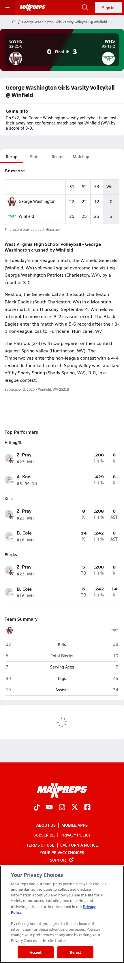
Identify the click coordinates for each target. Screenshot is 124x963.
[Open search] (85, 7)
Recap (11, 156)
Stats (35, 156)
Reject (75, 952)
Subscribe (44, 835)
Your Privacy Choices (62, 852)
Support (59, 860)
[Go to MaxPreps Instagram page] (62, 808)
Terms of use (40, 845)
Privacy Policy (76, 835)
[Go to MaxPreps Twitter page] (74, 808)
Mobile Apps (74, 825)
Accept (36, 952)
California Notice (79, 845)
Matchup (81, 156)
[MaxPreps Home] (33, 7)
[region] (62, 914)
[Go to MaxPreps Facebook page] (87, 808)
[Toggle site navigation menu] (7, 7)
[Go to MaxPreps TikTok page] (36, 808)
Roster (58, 156)
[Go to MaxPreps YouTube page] (49, 808)
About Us (46, 825)
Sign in (108, 7)
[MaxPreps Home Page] (14, 22)
